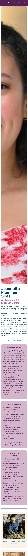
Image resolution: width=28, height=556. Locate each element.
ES (24, 3)
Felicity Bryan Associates (14, 445)
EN (21, 3)
